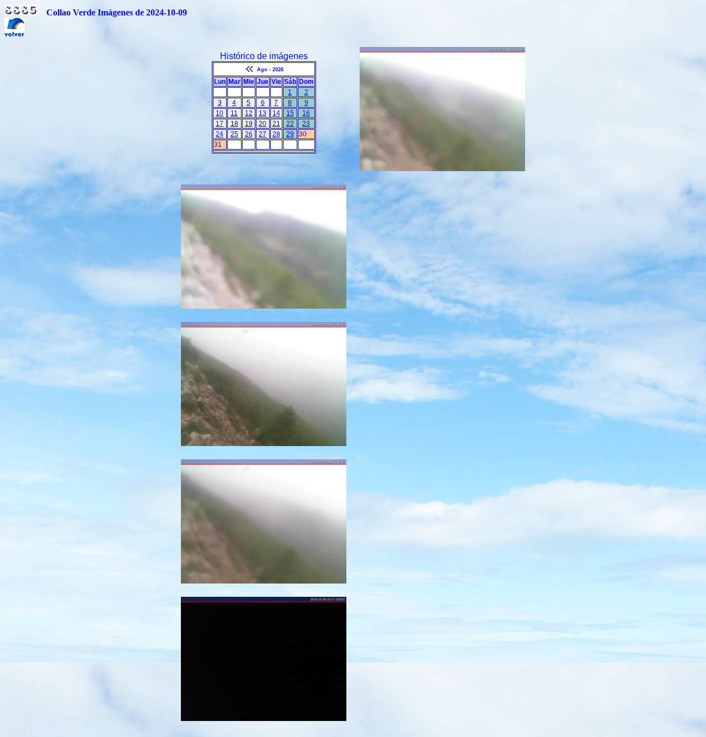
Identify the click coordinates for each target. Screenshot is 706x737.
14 (276, 113)
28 (276, 134)
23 (306, 124)
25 (234, 134)
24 (219, 134)
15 (290, 113)
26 (249, 134)
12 (249, 113)
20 (262, 124)
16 (306, 113)
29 (290, 134)
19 (249, 124)
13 (262, 113)
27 (262, 134)
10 (219, 113)
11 (234, 113)
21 (276, 124)
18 (234, 124)
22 (290, 124)
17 (219, 124)
